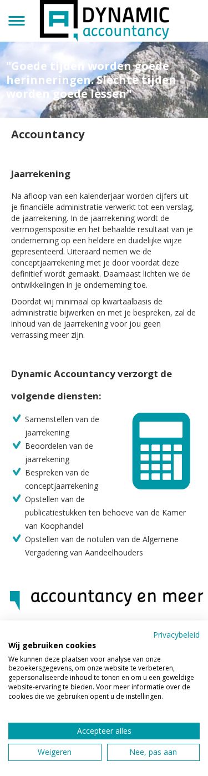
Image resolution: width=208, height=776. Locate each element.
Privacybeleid (176, 634)
